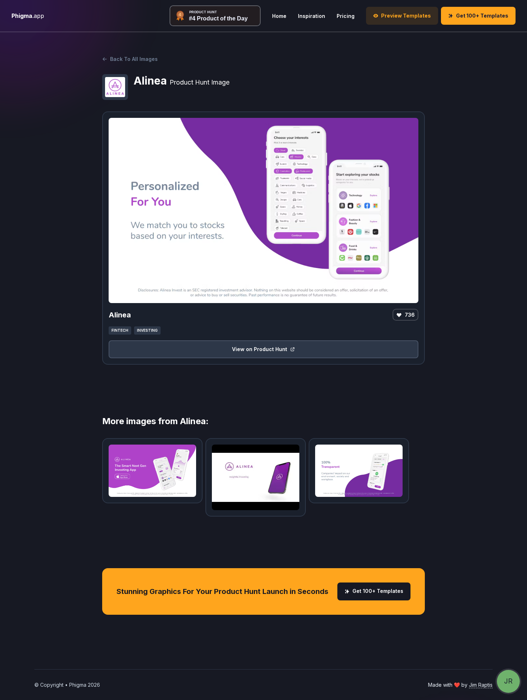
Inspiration (311, 16)
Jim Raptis (481, 685)
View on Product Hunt (259, 349)
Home (279, 16)
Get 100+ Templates (377, 591)
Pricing (346, 16)
